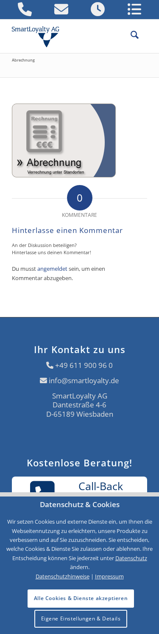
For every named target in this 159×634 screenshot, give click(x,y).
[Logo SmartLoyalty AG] (39, 36)
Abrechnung (23, 60)
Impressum (109, 576)
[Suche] (130, 36)
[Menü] (143, 36)
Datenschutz (131, 558)
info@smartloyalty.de (84, 380)
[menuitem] (130, 36)
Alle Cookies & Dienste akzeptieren (81, 598)
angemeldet (52, 268)
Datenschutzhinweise (62, 576)
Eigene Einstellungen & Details (81, 618)
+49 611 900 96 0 (84, 365)
